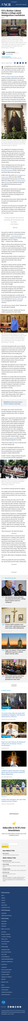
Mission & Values (5, 987)
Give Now (3, 932)
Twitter (11, 1007)
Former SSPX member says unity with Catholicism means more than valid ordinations (15, 626)
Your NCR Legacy (5, 941)
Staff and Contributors (6, 992)
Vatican (3, 710)
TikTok (20, 1007)
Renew (20, 4)
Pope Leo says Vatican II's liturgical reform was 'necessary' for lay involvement (13, 743)
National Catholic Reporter (3, 1002)
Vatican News (6, 707)
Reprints (3, 979)
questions (7, 182)
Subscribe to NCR (5, 949)
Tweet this (15, 227)
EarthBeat (3, 913)
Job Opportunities (5, 972)
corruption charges (20, 180)
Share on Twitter (20, 63)
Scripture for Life (5, 907)
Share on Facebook (17, 63)
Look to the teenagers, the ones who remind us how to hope (13, 800)
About (2, 985)
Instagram (18, 1007)
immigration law (11, 438)
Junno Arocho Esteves (6, 719)
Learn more (19, 57)
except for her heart (16, 236)
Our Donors (4, 943)
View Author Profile (9, 54)
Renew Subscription (6, 952)
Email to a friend (23, 63)
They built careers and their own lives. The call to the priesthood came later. (14, 677)
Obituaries (4, 923)
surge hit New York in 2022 (15, 539)
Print (26, 63)
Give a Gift (3, 954)
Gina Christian (4, 776)
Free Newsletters (5, 956)
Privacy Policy (4, 989)
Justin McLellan (5, 748)
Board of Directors (5, 994)
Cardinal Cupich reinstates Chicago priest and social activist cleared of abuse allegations (13, 772)
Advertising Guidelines (5, 1010)
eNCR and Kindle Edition (7, 959)
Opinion (3, 902)
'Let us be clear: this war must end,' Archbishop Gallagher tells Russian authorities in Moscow (13, 714)
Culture (3, 900)
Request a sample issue (7, 961)
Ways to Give (4, 939)
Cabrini (10, 419)
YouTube (15, 1007)
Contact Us (4, 967)
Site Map (23, 1010)
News (2, 17)
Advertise (3, 926)
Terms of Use (12, 1010)
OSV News (13, 719)
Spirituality (4, 796)
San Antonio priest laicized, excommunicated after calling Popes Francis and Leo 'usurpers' (15, 599)
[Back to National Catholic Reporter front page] (7, 4)
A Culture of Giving (6, 936)
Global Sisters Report (6, 915)
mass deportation (8, 170)
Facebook (13, 1007)
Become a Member (5, 934)
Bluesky (8, 1007)
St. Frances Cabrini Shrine (11, 76)
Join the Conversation (6, 56)
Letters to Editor (5, 974)
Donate (17, 4)
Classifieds (4, 921)
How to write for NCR (6, 969)
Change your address (6, 976)
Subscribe (24, 4)
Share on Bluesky (15, 63)
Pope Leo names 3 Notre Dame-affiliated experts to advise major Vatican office (15, 651)
